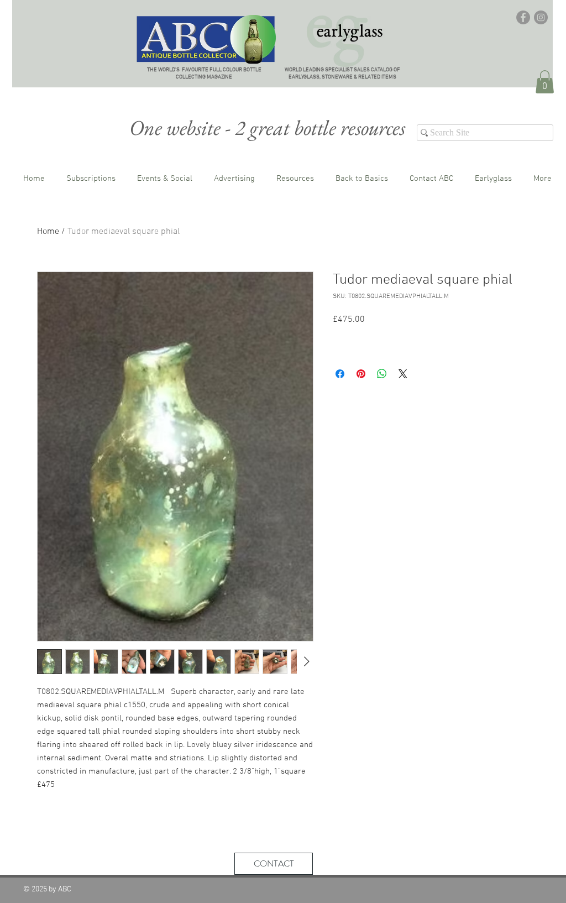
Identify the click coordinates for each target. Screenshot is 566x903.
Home (48, 231)
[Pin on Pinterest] (361, 373)
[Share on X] (403, 373)
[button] (544, 81)
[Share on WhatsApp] (382, 373)
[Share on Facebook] (340, 373)
